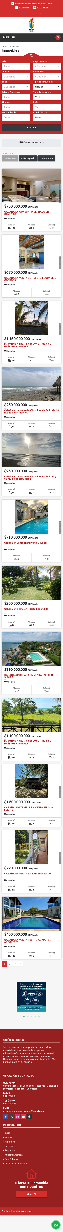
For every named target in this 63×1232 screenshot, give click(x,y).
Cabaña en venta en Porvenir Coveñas (25, 542)
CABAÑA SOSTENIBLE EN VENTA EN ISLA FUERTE (28, 808)
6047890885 (24, 7)
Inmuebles (14, 46)
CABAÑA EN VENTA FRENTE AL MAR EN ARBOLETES (27, 941)
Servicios (9, 1146)
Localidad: (38, 72)
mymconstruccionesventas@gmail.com (23, 1111)
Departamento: (41, 61)
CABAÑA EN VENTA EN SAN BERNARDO (27, 873)
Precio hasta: (40, 112)
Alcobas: (6, 102)
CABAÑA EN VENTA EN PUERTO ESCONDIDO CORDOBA (30, 279)
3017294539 (42, 7)
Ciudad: (6, 72)
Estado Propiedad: (11, 92)
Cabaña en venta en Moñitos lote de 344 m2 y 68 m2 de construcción (30, 477)
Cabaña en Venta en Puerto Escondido (26, 608)
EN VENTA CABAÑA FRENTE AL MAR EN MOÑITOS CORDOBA (27, 345)
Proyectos (10, 1150)
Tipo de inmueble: (43, 82)
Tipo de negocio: (42, 92)
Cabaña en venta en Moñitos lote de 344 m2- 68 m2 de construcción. (31, 411)
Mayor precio (47, 158)
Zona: (5, 82)
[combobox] (16, 66)
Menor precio (28, 158)
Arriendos (10, 1141)
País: (4, 61)
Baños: (36, 102)
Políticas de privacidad (16, 1163)
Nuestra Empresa (14, 1155)
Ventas (8, 1137)
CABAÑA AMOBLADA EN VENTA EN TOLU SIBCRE (28, 676)
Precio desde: (9, 112)
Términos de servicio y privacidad (17, 1211)
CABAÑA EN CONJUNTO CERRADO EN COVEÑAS (26, 213)
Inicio (4, 46)
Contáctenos (11, 1159)
